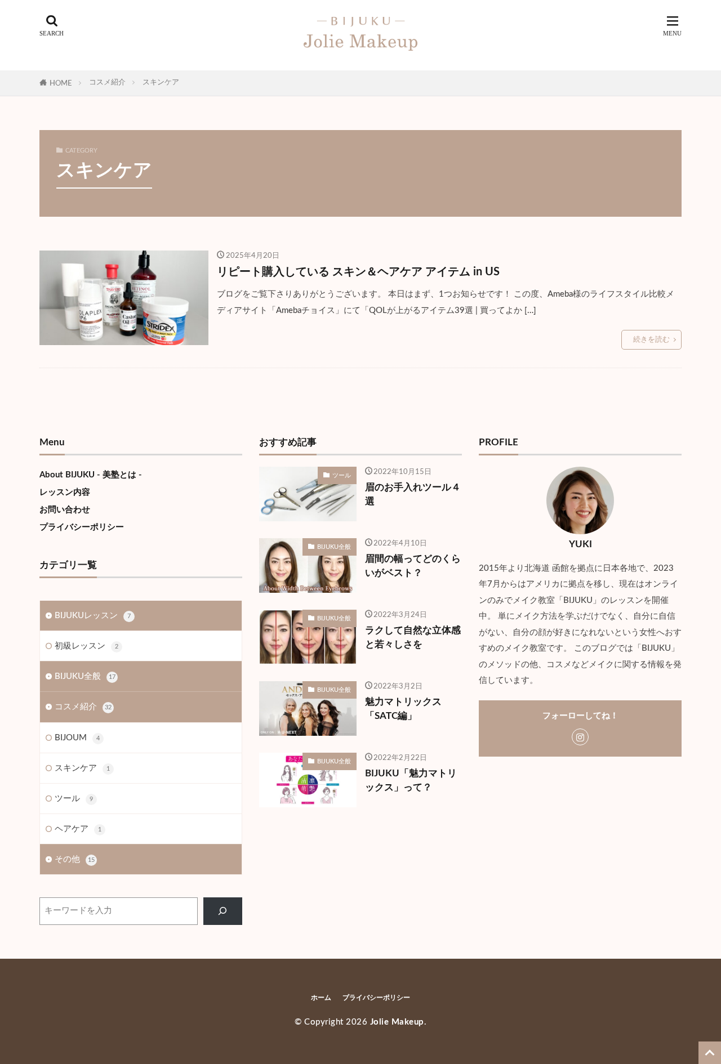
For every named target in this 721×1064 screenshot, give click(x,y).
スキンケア (161, 82)
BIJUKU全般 (85, 676)
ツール (74, 798)
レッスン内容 (64, 492)
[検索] (222, 911)
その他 (75, 859)
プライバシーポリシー (81, 527)
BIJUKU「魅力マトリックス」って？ (411, 780)
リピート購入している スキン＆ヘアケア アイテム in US (358, 272)
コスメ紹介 (107, 82)
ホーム (321, 997)
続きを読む (651, 339)
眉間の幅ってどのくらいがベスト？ (413, 566)
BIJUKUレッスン (93, 615)
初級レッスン (86, 646)
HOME (61, 83)
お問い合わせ (64, 510)
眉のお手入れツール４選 (413, 494)
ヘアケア (78, 829)
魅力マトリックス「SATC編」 (403, 709)
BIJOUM (77, 738)
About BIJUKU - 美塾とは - (90, 475)
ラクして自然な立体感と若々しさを (413, 637)
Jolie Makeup (397, 1022)
